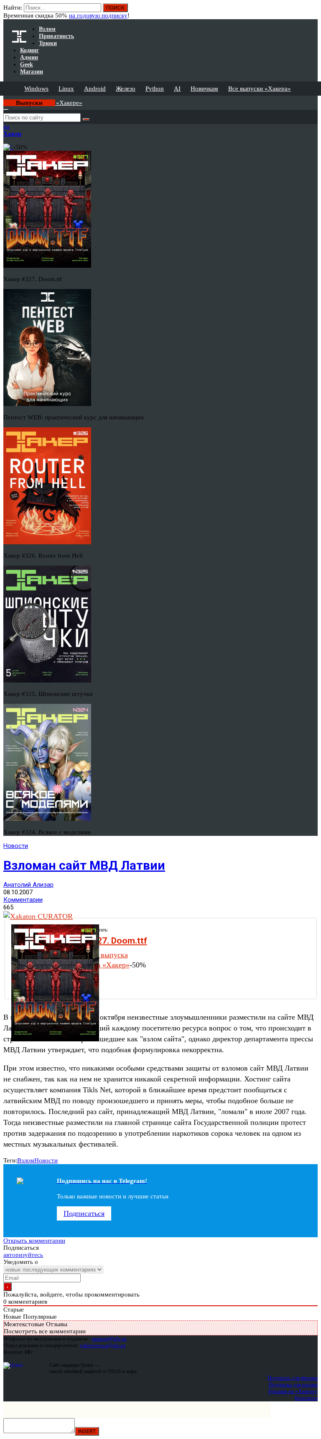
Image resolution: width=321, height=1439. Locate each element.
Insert (87, 1431)
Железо (125, 88)
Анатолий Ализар (28, 884)
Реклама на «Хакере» (293, 1391)
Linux (66, 88)
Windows (36, 88)
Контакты (306, 1398)
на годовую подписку (98, 15)
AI (177, 88)
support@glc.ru (109, 1338)
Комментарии (23, 899)
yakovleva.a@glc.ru (102, 1345)
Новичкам (204, 88)
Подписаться (84, 1213)
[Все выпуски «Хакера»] (4, 99)
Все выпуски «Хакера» (259, 88)
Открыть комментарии (34, 1240)
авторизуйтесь (23, 1254)
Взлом (25, 1160)
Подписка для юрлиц (293, 1384)
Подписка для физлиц (293, 1378)
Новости (15, 846)
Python (154, 88)
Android (95, 88)
